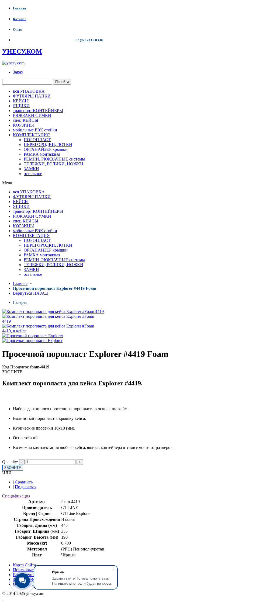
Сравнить (24, 482)
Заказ (18, 72)
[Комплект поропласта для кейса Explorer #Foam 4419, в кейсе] (48, 331)
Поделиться (25, 487)
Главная (20, 283)
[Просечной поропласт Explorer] (32, 335)
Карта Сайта (24, 565)
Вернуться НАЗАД (30, 293)
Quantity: (10, 461)
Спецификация (16, 496)
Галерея (20, 302)
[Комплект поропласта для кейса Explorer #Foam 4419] (48, 321)
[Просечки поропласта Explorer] (32, 340)
